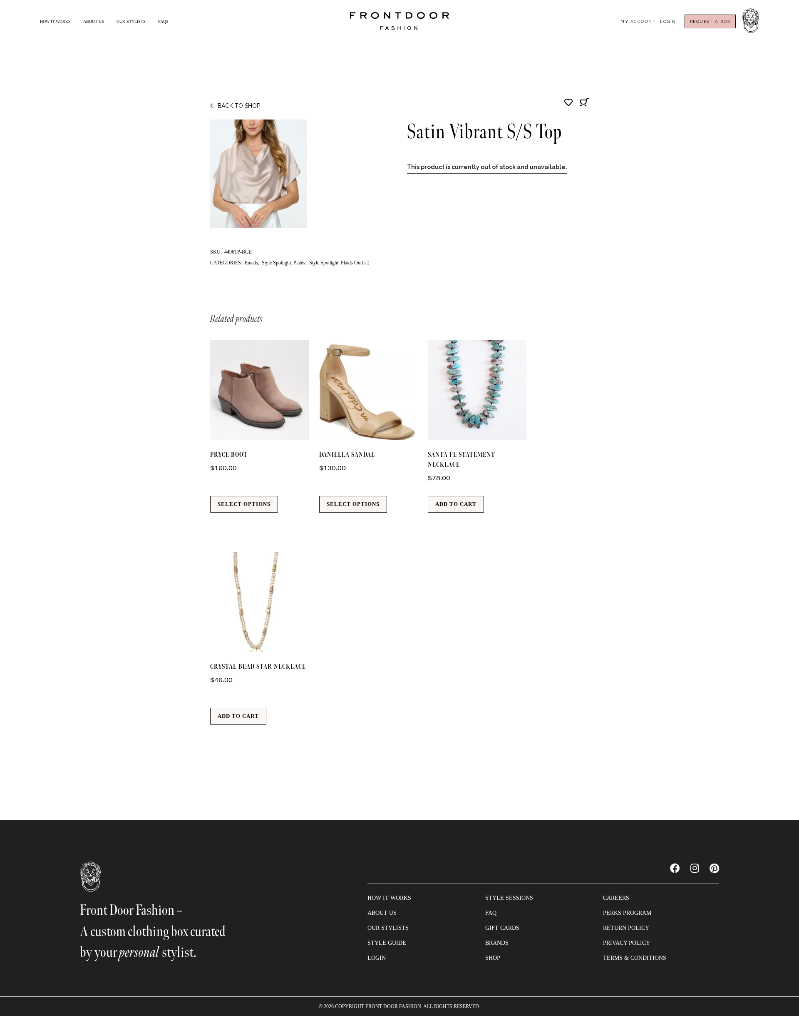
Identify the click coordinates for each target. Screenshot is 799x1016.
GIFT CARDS (502, 928)
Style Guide (386, 943)
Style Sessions (509, 898)
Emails (251, 263)
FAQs (163, 21)
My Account (638, 21)
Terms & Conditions (634, 958)
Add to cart (455, 504)
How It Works (55, 21)
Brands (497, 943)
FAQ (490, 913)
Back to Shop (239, 105)
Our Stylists (131, 21)
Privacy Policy (626, 943)
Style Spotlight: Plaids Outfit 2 (339, 263)
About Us (93, 21)
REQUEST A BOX (710, 21)
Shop (492, 958)
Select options (244, 504)
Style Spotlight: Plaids (283, 263)
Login (668, 21)
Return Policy (626, 928)
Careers (616, 898)
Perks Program (627, 913)
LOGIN (376, 958)
